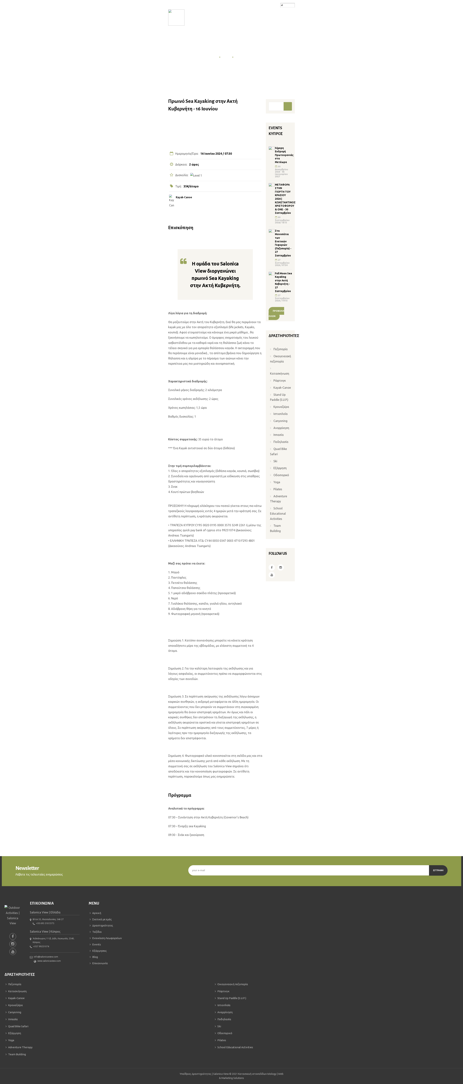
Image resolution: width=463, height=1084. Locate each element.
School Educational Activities (278, 513)
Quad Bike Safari (278, 451)
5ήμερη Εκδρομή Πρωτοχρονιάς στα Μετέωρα (283, 155)
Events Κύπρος (244, 56)
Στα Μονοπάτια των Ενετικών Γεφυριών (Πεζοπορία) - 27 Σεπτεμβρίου (283, 243)
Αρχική (213, 56)
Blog (95, 956)
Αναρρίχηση (281, 428)
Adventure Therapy (278, 499)
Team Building (275, 528)
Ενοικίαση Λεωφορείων (107, 938)
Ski (275, 461)
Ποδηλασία (280, 441)
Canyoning (280, 420)
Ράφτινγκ (279, 380)
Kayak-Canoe (184, 197)
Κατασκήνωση (279, 373)
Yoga (276, 482)
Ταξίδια (97, 931)
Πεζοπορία (280, 349)
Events (226, 56)
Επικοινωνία (100, 963)
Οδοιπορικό (281, 475)
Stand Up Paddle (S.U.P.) (279, 397)
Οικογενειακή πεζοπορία (280, 359)
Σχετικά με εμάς (102, 919)
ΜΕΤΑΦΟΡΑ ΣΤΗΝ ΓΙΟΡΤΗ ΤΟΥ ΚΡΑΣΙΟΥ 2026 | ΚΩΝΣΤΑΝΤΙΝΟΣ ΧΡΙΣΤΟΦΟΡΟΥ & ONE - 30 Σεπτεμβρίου (283, 198)
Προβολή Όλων (276, 313)
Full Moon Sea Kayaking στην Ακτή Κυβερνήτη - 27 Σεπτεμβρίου (283, 282)
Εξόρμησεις (99, 950)
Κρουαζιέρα (281, 406)
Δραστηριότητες (102, 925)
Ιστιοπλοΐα (280, 413)
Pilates (277, 489)
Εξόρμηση (280, 468)
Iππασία (278, 434)
